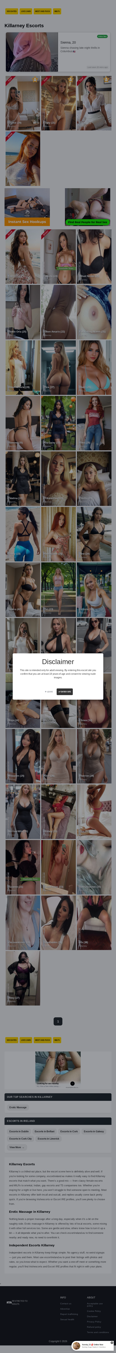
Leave (50, 692)
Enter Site (65, 692)
